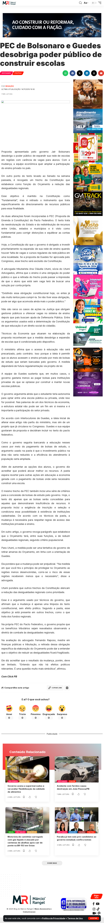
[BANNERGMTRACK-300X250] (88, 203)
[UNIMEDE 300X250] (88, 335)
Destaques (6, 73)
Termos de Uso (75, 918)
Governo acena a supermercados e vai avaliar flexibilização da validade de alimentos (26, 789)
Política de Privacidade (53, 918)
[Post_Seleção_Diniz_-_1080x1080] (88, 147)
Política (18, 73)
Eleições (72, 832)
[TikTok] (98, 909)
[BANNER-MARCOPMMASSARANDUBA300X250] (88, 310)
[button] (93, 918)
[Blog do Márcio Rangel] (9, 3)
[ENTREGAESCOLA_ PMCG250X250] (88, 176)
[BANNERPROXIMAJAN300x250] (88, 286)
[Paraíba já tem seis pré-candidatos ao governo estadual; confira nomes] (77, 820)
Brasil (11, 832)
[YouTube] (97, 903)
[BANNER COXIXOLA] (88, 259)
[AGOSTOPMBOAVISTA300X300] (88, 230)
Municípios (24, 781)
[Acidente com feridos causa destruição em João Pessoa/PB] (77, 769)
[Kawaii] (94, 913)
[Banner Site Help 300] (88, 120)
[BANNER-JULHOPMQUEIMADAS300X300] (88, 94)
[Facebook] (93, 903)
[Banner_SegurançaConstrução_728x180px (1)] (52, 25)
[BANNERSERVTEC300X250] (88, 359)
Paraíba (82, 832)
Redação (9, 86)
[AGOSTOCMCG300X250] (88, 384)
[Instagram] (94, 909)
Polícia (72, 781)
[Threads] (99, 913)
